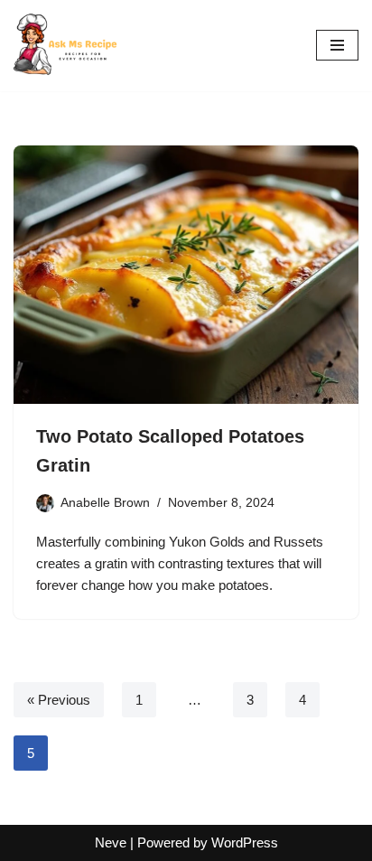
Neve (110, 842)
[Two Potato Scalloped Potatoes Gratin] (186, 275)
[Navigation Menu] (337, 45)
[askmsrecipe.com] (68, 46)
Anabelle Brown (105, 503)
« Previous (58, 699)
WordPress (244, 842)
